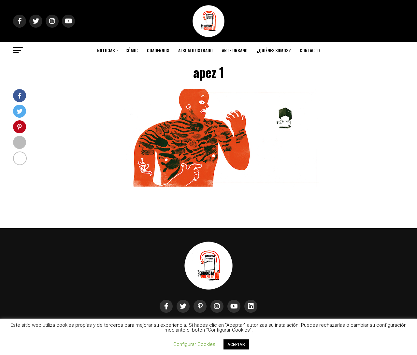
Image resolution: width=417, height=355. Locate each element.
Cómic (131, 50)
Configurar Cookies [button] (194, 344)
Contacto (310, 50)
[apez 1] (221, 185)
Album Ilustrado (195, 50)
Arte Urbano (235, 50)
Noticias (106, 50)
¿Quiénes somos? (274, 50)
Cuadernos (158, 50)
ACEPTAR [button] (236, 344)
